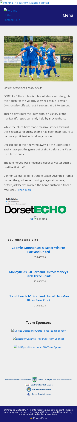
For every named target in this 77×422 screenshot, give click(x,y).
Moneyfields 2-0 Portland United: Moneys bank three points (38, 274)
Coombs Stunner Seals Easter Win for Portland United (38, 250)
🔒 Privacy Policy (38, 418)
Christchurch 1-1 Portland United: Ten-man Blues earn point (38, 298)
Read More (25, 190)
